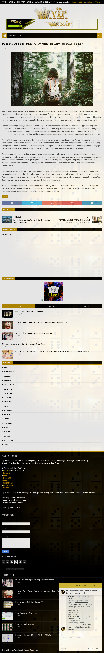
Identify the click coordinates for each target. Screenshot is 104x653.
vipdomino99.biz (54, 2)
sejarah (7, 436)
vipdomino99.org (69, 2)
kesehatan (8, 410)
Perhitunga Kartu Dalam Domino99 (29, 311)
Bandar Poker (9, 372)
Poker (6, 427)
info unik (8, 402)
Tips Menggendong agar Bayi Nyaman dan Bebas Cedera (24, 344)
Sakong (7, 432)
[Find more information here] (80, 616)
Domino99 (8, 389)
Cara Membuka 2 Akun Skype (26, 613)
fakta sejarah (9, 393)
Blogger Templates (31, 650)
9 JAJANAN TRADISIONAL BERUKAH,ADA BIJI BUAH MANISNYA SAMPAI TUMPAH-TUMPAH (52, 351)
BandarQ (7, 380)
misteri (7, 419)
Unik (6, 445)
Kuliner (7, 415)
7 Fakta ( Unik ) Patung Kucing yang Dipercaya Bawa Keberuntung (41, 322)
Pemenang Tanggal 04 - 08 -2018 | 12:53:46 (33, 635)
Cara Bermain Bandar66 (24, 624)
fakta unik (8, 397)
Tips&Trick (8, 440)
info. (6, 406)
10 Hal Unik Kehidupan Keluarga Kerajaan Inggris (34, 333)
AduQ (6, 368)
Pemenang (8, 423)
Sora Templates (16, 650)
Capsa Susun (9, 385)
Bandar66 (7, 376)
